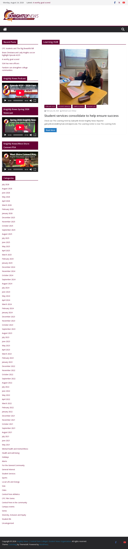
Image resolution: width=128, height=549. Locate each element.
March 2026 (7, 205)
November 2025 (8, 221)
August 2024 (7, 283)
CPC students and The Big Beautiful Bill (18, 48)
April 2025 (6, 250)
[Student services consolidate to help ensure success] (84, 77)
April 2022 (6, 399)
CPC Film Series (8, 498)
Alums (4, 461)
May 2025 (6, 246)
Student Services (64, 106)
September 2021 (8, 428)
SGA (3, 486)
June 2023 (6, 341)
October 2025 (7, 226)
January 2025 (7, 263)
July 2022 (5, 387)
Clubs (4, 490)
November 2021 (8, 420)
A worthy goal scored (41, 2)
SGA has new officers (10, 63)
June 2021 (6, 440)
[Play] (5, 100)
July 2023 (5, 337)
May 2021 (6, 444)
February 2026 (8, 209)
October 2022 (7, 374)
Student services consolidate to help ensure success (81, 116)
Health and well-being (10, 453)
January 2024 (7, 312)
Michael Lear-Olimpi (69, 111)
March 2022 (7, 403)
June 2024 (6, 292)
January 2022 (7, 411)
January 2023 (7, 362)
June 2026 (6, 193)
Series (4, 511)
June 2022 (6, 391)
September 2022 (8, 378)
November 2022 (8, 370)
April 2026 (6, 201)
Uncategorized (8, 523)
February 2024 (8, 308)
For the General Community (13, 465)
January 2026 (7, 213)
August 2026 (7, 188)
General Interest (8, 469)
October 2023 (7, 325)
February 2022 (8, 407)
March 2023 (7, 354)
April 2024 (6, 300)
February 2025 (8, 259)
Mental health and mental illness (15, 449)
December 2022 (8, 366)
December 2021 (8, 416)
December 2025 (8, 217)
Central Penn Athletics (11, 494)
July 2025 (5, 238)
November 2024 (8, 271)
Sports (4, 478)
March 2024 (7, 304)
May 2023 (6, 345)
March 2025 (7, 254)
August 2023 (7, 333)
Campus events (79, 106)
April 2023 (6, 349)
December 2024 (8, 267)
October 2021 (7, 424)
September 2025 (8, 230)
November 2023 (8, 321)
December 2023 (8, 316)
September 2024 (8, 279)
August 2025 (7, 234)
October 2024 (7, 275)
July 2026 (5, 184)
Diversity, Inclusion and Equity (14, 515)
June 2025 (6, 242)
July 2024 (5, 288)
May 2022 (6, 395)
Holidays (5, 457)
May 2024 (6, 296)
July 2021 (5, 436)
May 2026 (6, 197)
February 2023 (50, 106)
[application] (20, 93)
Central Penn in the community (14, 502)
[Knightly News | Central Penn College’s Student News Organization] (5, 29)
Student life (91, 106)
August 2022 (7, 383)
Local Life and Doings (11, 482)
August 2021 (7, 432)
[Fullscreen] (35, 100)
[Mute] (31, 100)
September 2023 (8, 329)
